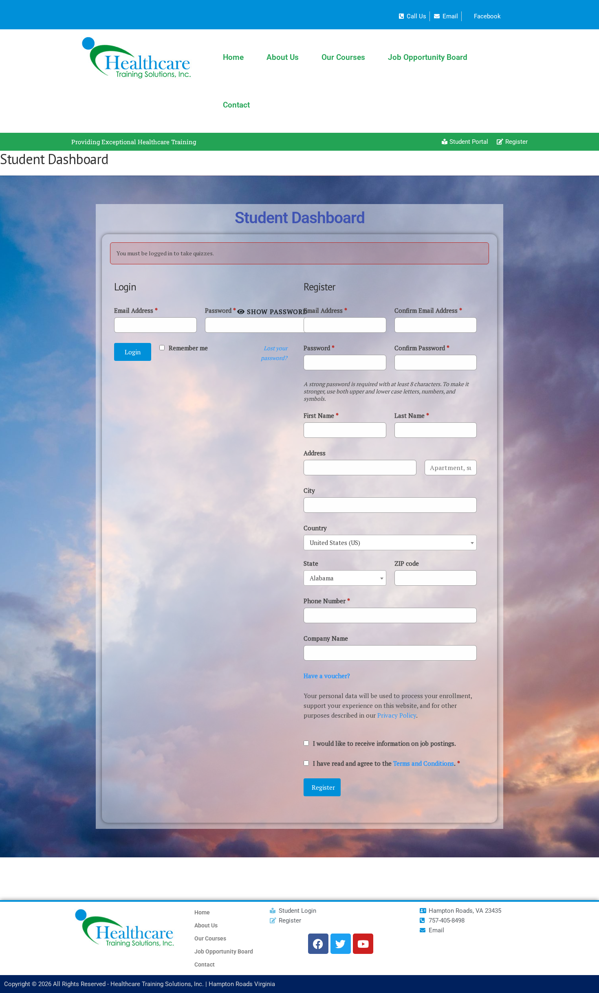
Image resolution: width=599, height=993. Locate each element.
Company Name (326, 638)
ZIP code (406, 563)
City (309, 490)
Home (233, 57)
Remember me (188, 348)
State (311, 563)
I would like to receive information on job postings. (384, 743)
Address (315, 453)
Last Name (411, 415)
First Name (321, 415)
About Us (282, 57)
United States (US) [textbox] (335, 542)
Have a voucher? (327, 676)
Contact (236, 105)
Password (220, 310)
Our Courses (343, 57)
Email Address (136, 310)
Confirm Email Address (428, 310)
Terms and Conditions (423, 763)
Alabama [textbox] (322, 578)
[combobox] (390, 542)
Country (315, 528)
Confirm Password (421, 348)
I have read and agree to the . (386, 763)
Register (323, 787)
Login (133, 352)
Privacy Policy (396, 715)
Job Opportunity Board (427, 57)
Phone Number (327, 601)
